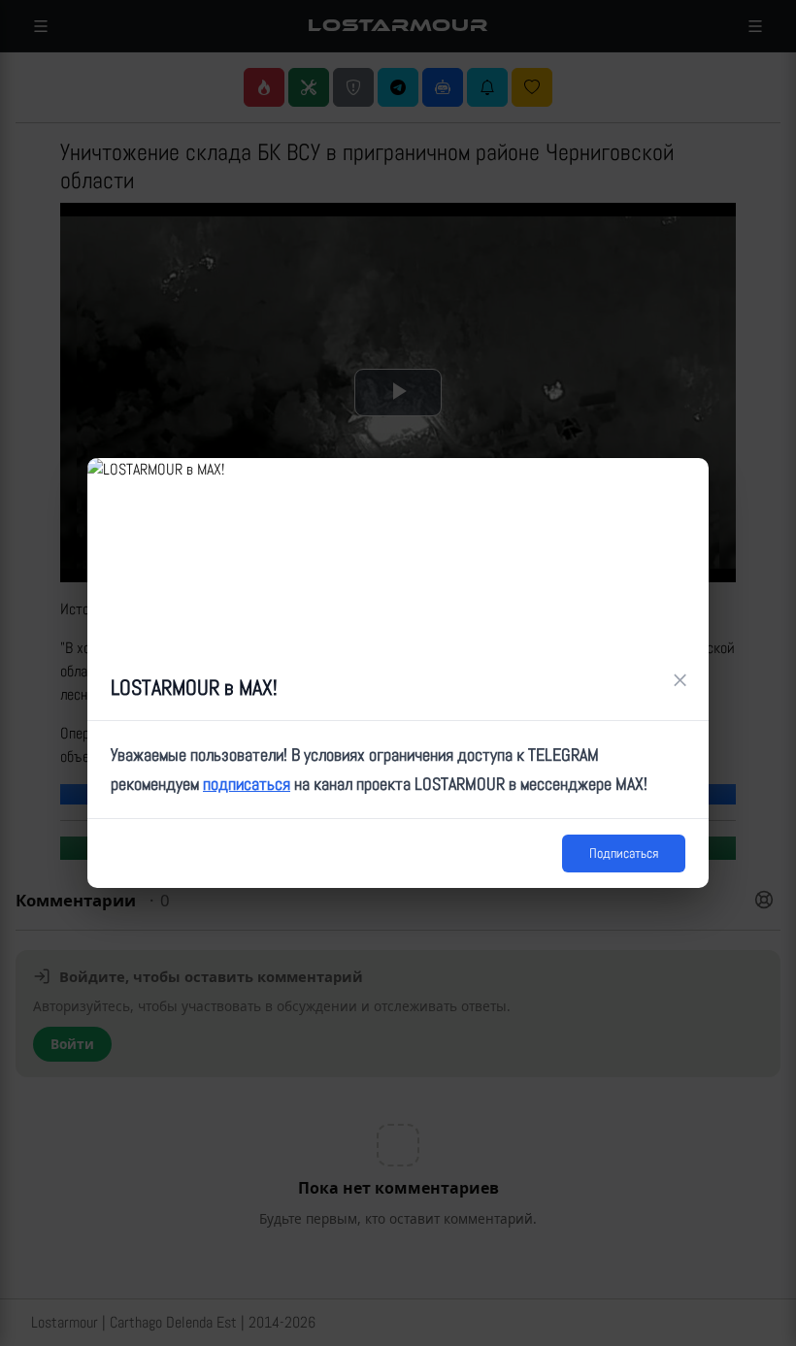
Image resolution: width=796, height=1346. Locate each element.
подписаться (246, 783)
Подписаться (623, 853)
